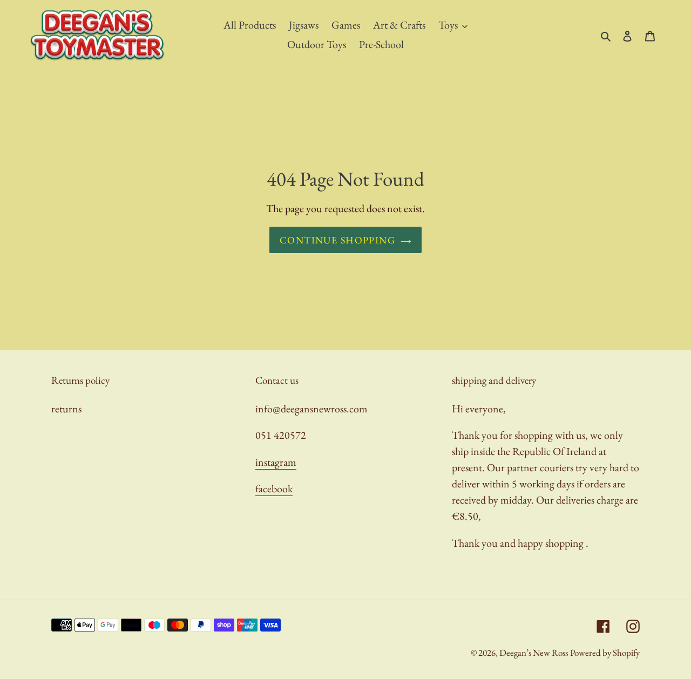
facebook (274, 488)
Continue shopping (337, 240)
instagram (275, 462)
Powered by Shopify (605, 652)
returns (66, 409)
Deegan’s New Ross (533, 652)
